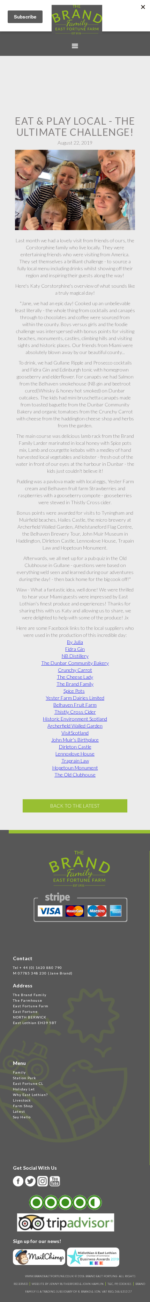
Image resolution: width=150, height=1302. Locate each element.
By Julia (75, 642)
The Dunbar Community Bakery (75, 663)
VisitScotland (75, 733)
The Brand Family (75, 684)
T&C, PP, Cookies (119, 1284)
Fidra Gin (75, 649)
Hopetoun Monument (75, 768)
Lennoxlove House (75, 754)
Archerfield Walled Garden (75, 726)
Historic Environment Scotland (75, 719)
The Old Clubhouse (75, 775)
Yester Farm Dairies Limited (75, 698)
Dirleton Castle (75, 747)
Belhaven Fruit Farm (75, 705)
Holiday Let (24, 1089)
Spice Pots (74, 691)
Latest (19, 1111)
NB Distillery (75, 656)
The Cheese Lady (75, 677)
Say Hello (22, 1117)
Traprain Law (75, 761)
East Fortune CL (28, 1083)
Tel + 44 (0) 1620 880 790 (37, 967)
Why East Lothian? (30, 1095)
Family (19, 1072)
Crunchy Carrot (75, 670)
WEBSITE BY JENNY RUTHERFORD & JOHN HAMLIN (68, 1284)
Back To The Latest (75, 806)
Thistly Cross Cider (75, 712)
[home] (75, 20)
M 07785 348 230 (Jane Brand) (43, 973)
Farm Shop (23, 1106)
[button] (75, 46)
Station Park (24, 1078)
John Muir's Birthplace (75, 740)
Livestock (22, 1100)
